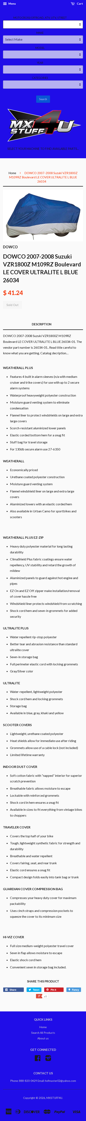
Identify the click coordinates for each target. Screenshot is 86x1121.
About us (43, 1038)
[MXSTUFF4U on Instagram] (48, 1059)
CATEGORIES (40, 77)
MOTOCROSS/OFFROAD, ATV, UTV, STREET (40, 17)
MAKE (40, 32)
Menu (12, 3)
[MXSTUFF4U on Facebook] (38, 1059)
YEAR (40, 62)
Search (43, 99)
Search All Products (43, 1032)
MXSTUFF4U (54, 1097)
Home (12, 173)
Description (41, 324)
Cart (79, 3)
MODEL (40, 47)
